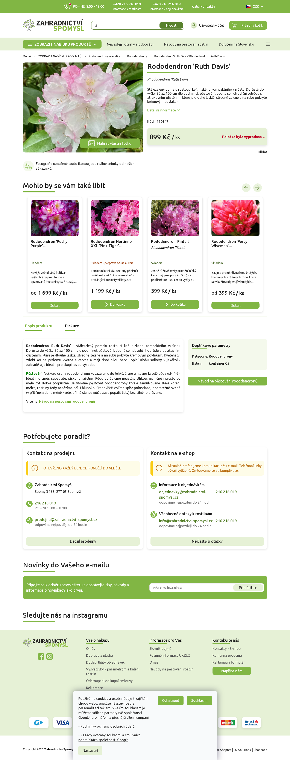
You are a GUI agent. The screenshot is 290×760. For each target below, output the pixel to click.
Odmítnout (170, 700)
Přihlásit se (248, 587)
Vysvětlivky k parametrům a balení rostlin (112, 671)
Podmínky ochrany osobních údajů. (107, 726)
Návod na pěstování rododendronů (67, 401)
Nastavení (90, 750)
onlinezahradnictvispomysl (41, 656)
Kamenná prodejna (227, 655)
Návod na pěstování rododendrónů (227, 381)
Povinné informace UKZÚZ (169, 655)
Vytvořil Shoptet (220, 750)
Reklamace (94, 688)
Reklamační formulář (229, 662)
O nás (90, 648)
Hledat (171, 25)
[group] (54, 254)
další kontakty (203, 6)
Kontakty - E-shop (227, 648)
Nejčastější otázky (207, 541)
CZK (256, 6)
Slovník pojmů (160, 648)
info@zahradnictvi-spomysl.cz (186, 521)
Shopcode (260, 750)
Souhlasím (199, 700)
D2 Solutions (242, 750)
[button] (55, 290)
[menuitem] (62, 44)
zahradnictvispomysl (49, 656)
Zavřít (157, 152)
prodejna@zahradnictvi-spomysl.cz (66, 519)
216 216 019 (45, 503)
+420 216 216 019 (127, 4)
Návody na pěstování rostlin (171, 669)
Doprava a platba (99, 655)
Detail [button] (54, 305)
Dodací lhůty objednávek (105, 662)
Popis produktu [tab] (38, 326)
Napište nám (232, 671)
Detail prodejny (83, 541)
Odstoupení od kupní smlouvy (109, 681)
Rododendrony (221, 356)
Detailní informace (161, 110)
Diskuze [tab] (72, 326)
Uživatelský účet (211, 25)
